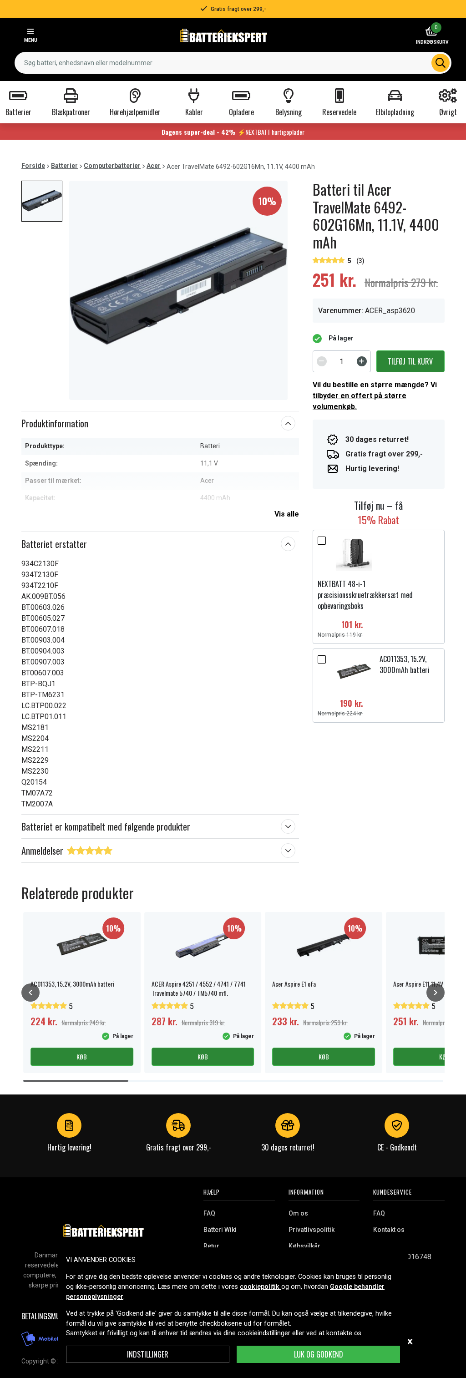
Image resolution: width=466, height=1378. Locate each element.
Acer (154, 165)
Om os (298, 1213)
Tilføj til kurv (410, 361)
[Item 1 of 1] (178, 290)
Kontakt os (389, 1229)
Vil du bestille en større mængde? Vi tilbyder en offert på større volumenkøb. (375, 395)
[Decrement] (321, 361)
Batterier (64, 165)
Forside (33, 165)
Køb (81, 1056)
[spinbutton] (341, 361)
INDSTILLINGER (147, 1354)
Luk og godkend (318, 1354)
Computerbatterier (112, 165)
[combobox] (233, 63)
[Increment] (361, 361)
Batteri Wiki (220, 1229)
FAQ (209, 1213)
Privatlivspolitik (311, 1229)
